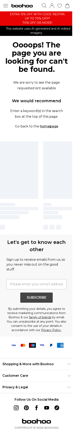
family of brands (40, 317)
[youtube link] (46, 407)
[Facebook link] (36, 407)
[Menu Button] (5, 5)
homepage (49, 126)
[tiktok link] (56, 407)
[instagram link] (16, 407)
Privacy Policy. (51, 330)
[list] (36, 18)
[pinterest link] (26, 407)
